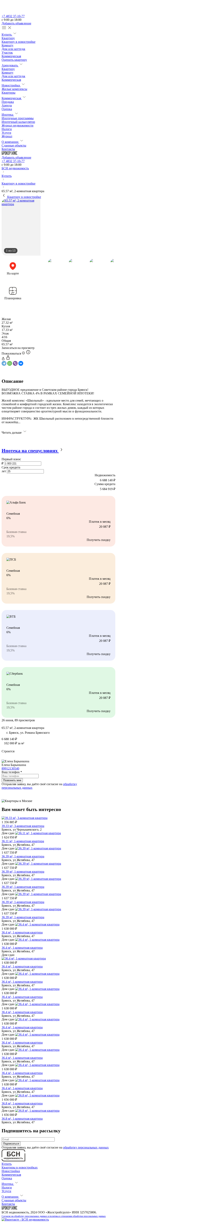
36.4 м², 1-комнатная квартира (22, 932)
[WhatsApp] (9, 363)
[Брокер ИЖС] (9, 154)
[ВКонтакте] (20, 363)
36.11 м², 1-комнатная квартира (23, 841)
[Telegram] (4, 363)
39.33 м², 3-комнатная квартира (23, 826)
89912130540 (10, 768)
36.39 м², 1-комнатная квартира (23, 856)
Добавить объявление (16, 23)
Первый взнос (11, 459)
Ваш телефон (12, 772)
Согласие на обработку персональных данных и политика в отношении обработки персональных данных (54, 1216)
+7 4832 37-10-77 (13, 16)
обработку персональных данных (86, 1147)
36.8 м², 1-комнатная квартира (22, 1103)
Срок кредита (11, 467)
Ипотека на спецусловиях (30, 450)
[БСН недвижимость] (13, 12)
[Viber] (15, 363)
